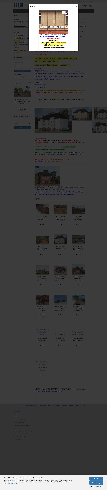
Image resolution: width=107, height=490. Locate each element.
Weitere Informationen (96, 486)
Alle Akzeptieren (96, 478)
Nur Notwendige (96, 483)
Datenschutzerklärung (13, 483)
